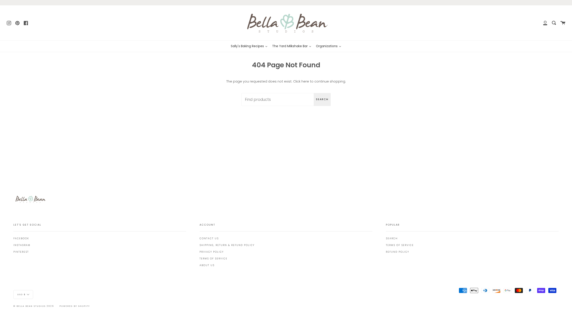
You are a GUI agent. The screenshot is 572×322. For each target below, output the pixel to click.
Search (322, 99)
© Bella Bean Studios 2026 (33, 306)
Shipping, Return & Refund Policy (227, 245)
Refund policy (397, 252)
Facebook (21, 238)
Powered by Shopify (74, 306)
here (305, 81)
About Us (207, 265)
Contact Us (209, 238)
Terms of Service (213, 258)
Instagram (21, 245)
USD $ (21, 294)
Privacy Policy (212, 252)
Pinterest (21, 252)
